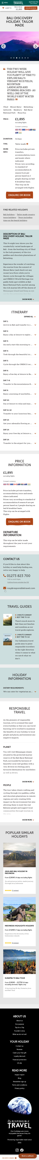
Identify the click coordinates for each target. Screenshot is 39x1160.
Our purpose (19, 1024)
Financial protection (19, 1060)
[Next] (35, 46)
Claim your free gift (19, 1053)
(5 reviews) (15, 890)
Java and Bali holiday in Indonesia (16, 872)
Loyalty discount (19, 1056)
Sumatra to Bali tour (15, 978)
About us (19, 1021)
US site (19, 1063)
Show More (27, 299)
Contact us (19, 1046)
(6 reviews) (15, 943)
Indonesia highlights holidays (19, 926)
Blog (19, 1078)
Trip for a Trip (19, 1027)
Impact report (19, 1075)
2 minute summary (24, 615)
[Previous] (3, 46)
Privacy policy (19, 1088)
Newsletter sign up (19, 1081)
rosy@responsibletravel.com (21, 588)
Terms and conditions (19, 1085)
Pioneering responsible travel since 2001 (19, 1141)
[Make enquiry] (30, 8)
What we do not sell (20, 1034)
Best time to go (23, 617)
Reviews (19, 1049)
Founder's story (19, 1031)
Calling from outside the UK (18, 582)
